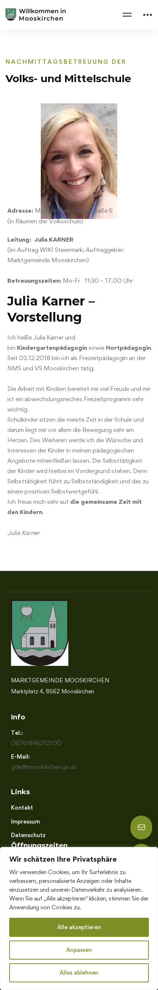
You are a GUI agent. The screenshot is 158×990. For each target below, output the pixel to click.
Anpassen (79, 949)
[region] (79, 918)
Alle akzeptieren (79, 927)
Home (13, 40)
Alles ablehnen (79, 972)
